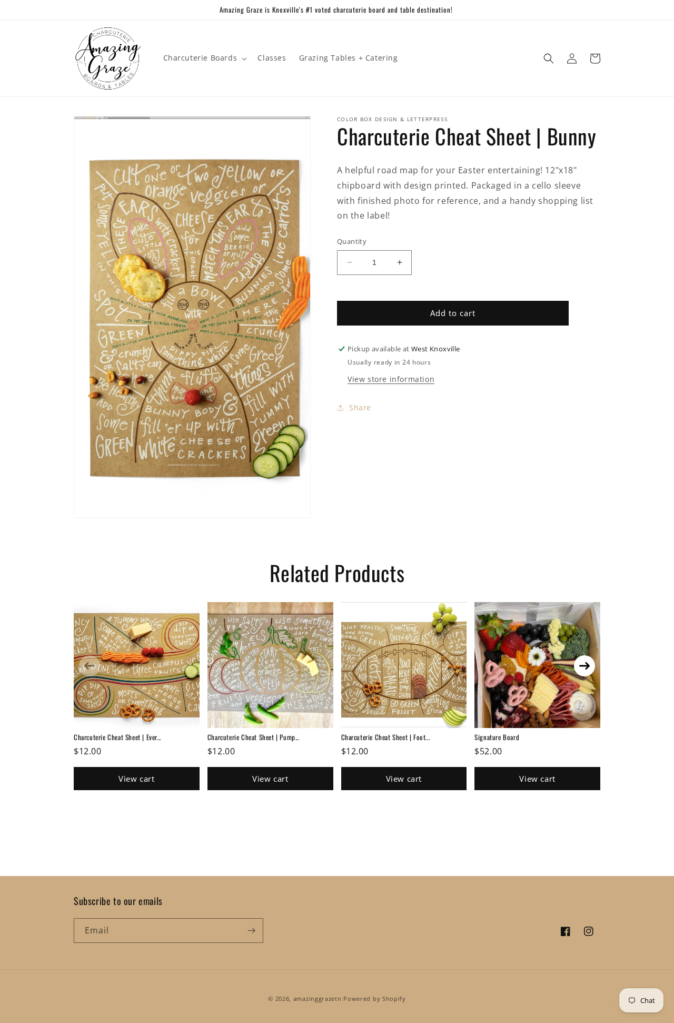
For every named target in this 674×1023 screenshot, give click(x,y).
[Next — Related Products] (584, 665)
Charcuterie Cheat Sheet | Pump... (253, 737)
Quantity (351, 241)
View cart (136, 778)
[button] (204, 58)
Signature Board (496, 737)
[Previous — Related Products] (89, 665)
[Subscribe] (251, 930)
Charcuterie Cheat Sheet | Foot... (385, 737)
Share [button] (360, 407)
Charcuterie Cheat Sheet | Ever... (117, 737)
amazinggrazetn (317, 998)
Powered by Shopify (374, 998)
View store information (391, 379)
